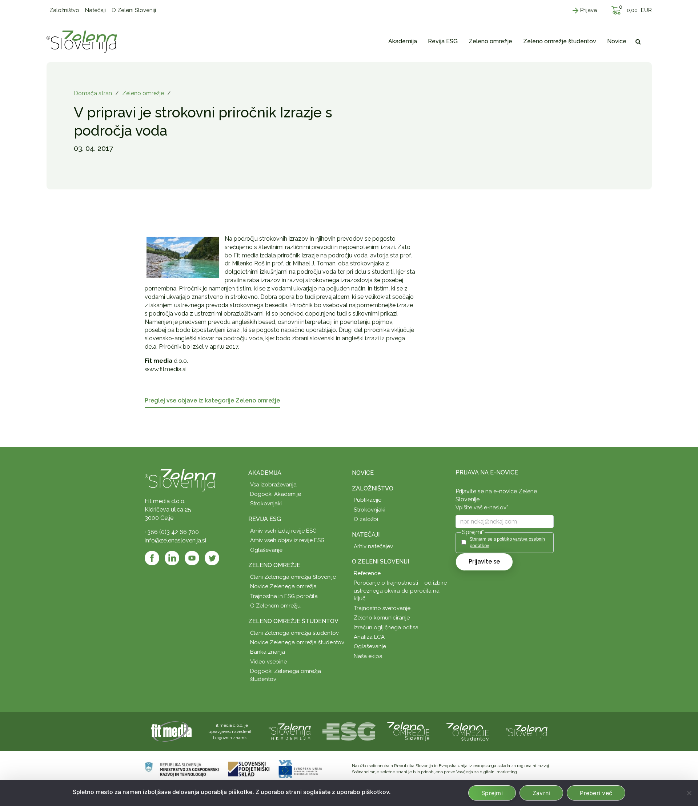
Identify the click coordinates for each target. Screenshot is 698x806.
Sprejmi (492, 793)
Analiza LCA (369, 637)
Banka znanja (267, 652)
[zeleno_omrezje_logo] (408, 731)
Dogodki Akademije (275, 494)
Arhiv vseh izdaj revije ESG (283, 531)
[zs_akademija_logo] (290, 731)
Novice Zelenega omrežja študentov (297, 642)
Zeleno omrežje (143, 93)
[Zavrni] (689, 793)
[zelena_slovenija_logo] (527, 731)
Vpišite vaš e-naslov (482, 507)
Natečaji (366, 534)
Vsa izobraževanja (273, 484)
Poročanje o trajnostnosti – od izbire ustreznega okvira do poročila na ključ (400, 591)
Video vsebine (268, 661)
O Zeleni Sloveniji (380, 561)
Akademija (264, 472)
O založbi (366, 519)
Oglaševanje (266, 550)
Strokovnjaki (266, 503)
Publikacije (367, 500)
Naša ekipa (368, 656)
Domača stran (93, 93)
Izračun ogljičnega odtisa (386, 627)
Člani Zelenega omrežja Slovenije (293, 577)
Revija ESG (264, 519)
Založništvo (372, 488)
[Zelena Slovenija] (82, 41)
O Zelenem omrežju (275, 605)
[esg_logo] (349, 731)
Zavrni (541, 793)
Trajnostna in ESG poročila (284, 596)
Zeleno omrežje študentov (293, 621)
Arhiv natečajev (373, 546)
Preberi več (596, 793)
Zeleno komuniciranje (382, 617)
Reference (367, 573)
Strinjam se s (507, 542)
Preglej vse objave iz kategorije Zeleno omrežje (212, 401)
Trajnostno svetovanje (382, 608)
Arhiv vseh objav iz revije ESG (287, 540)
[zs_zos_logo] (467, 731)
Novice (363, 472)
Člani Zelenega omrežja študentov (294, 633)
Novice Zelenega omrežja (283, 586)
